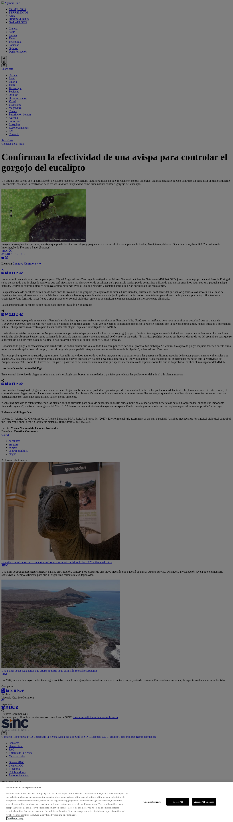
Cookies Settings (152, 801)
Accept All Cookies (204, 801)
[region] (116, 802)
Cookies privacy (15, 818)
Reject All (178, 801)
